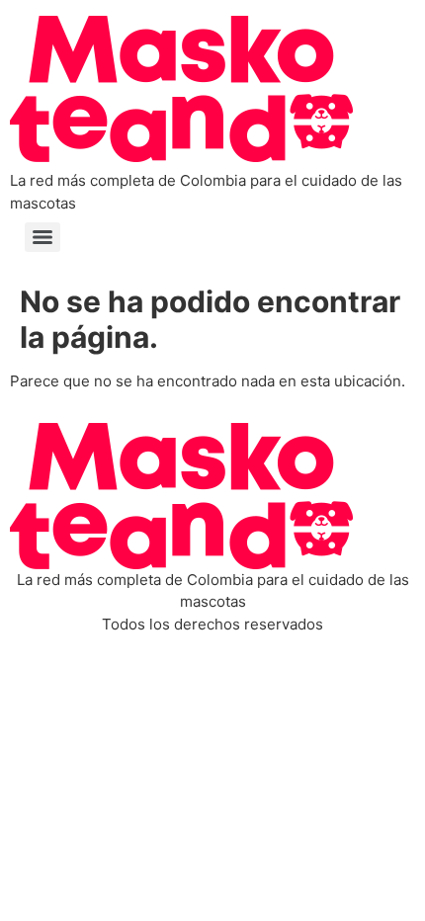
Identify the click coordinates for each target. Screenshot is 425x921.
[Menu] (42, 237)
